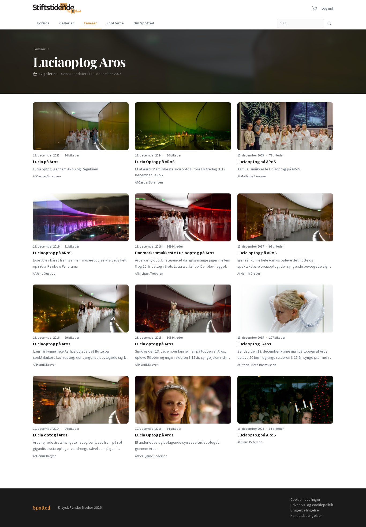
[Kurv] (314, 8)
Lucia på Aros (45, 162)
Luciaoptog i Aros (254, 344)
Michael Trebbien (150, 273)
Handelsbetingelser (306, 515)
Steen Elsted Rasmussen (258, 365)
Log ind (327, 8)
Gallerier (66, 23)
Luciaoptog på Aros (51, 344)
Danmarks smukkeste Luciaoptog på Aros (174, 253)
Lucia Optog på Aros (154, 435)
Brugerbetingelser (305, 510)
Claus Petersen (251, 442)
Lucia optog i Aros (50, 435)
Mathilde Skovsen (253, 176)
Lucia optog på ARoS (257, 253)
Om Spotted (143, 23)
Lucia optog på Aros (154, 344)
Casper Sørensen (48, 176)
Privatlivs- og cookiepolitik (311, 505)
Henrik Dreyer (250, 273)
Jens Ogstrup (45, 273)
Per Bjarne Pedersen (152, 456)
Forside (43, 23)
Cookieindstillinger (305, 499)
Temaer (90, 23)
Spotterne (115, 23)
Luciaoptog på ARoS (256, 162)
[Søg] (329, 23)
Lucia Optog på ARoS (155, 162)
